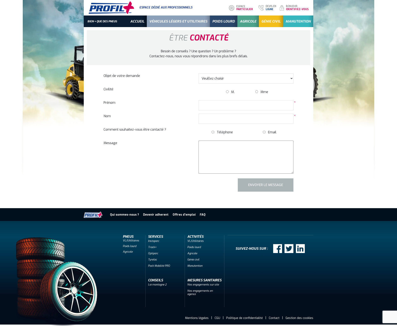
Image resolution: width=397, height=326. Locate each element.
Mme (264, 92)
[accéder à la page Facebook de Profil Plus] (277, 248)
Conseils (155, 280)
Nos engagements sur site (203, 284)
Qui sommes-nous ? (124, 215)
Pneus (128, 236)
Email (272, 132)
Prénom (109, 102)
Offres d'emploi (184, 215)
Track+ (152, 247)
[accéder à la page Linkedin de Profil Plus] (300, 248)
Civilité (108, 89)
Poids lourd (223, 21)
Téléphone (225, 132)
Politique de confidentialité (244, 318)
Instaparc (153, 241)
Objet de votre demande (122, 76)
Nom (107, 116)
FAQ (203, 215)
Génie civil (271, 21)
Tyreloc (152, 259)
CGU (217, 318)
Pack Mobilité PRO (159, 265)
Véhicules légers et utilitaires (178, 21)
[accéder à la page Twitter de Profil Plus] (289, 248)
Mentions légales (197, 318)
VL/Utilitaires (131, 240)
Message (110, 143)
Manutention (298, 21)
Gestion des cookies (299, 318)
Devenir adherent (156, 215)
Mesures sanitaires (204, 280)
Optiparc (153, 253)
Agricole (248, 21)
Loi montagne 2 (157, 284)
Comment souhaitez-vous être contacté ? (135, 129)
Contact (274, 318)
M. (232, 92)
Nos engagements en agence (200, 292)
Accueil (137, 21)
